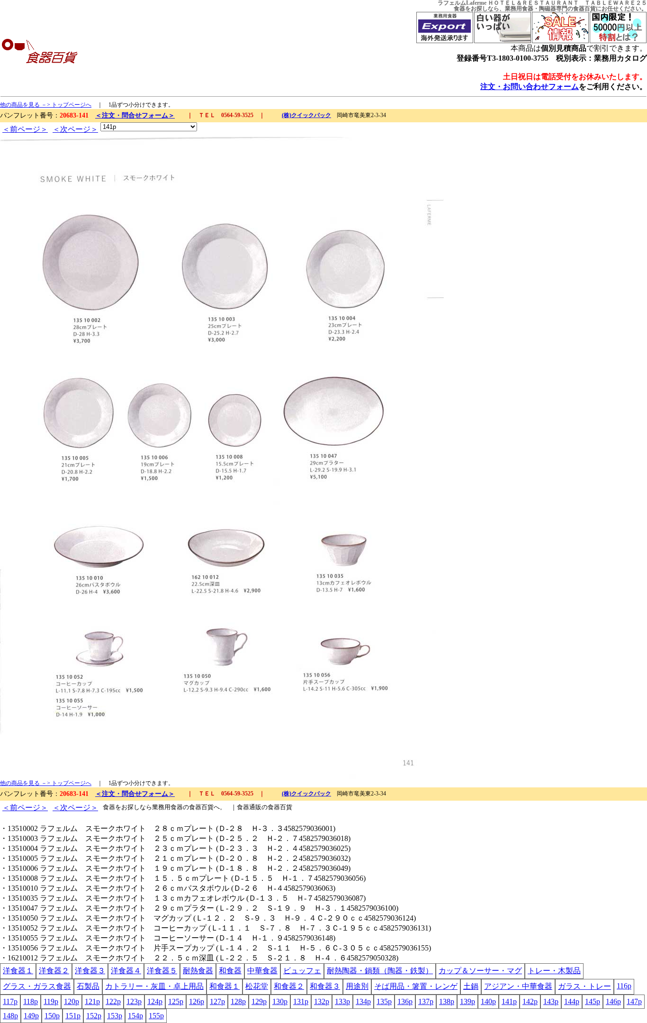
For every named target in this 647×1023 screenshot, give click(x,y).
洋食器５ (162, 971)
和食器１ (224, 986)
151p (73, 1016)
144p (571, 1001)
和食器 (230, 971)
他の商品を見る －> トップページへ (45, 104)
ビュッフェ (302, 971)
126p (196, 1001)
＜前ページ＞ (25, 129)
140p (488, 1001)
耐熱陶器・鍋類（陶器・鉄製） (380, 971)
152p (93, 1016)
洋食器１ (18, 971)
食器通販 (249, 807)
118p (30, 1001)
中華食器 (262, 971)
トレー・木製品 (554, 971)
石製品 (88, 986)
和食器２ (289, 986)
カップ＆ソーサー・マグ (480, 971)
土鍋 (470, 986)
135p (384, 1001)
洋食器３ (90, 971)
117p (10, 1001)
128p (238, 1001)
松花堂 (256, 986)
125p (175, 1001)
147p (634, 1001)
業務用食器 (519, 8)
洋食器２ (54, 971)
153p (114, 1016)
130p (280, 1001)
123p (134, 1001)
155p (156, 1016)
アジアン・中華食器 (518, 986)
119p (51, 1001)
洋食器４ (126, 971)
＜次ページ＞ (75, 129)
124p (154, 1001)
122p (113, 1001)
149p (31, 1016)
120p (71, 1001)
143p (550, 1001)
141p (509, 1001)
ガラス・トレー (584, 986)
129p (259, 1001)
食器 (459, 8)
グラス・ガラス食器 (37, 986)
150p (52, 1016)
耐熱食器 (198, 971)
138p (446, 1001)
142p (530, 1001)
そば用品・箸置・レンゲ (416, 986)
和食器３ (325, 986)
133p (342, 1001)
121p (92, 1001)
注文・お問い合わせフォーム (529, 86)
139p (467, 1001)
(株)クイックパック (306, 115)
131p (300, 1001)
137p (425, 1001)
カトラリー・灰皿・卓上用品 (154, 986)
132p (321, 1001)
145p (592, 1001)
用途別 (357, 986)
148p (10, 1016)
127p (217, 1001)
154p (135, 1016)
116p (624, 986)
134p (363, 1001)
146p (613, 1001)
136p (405, 1001)
